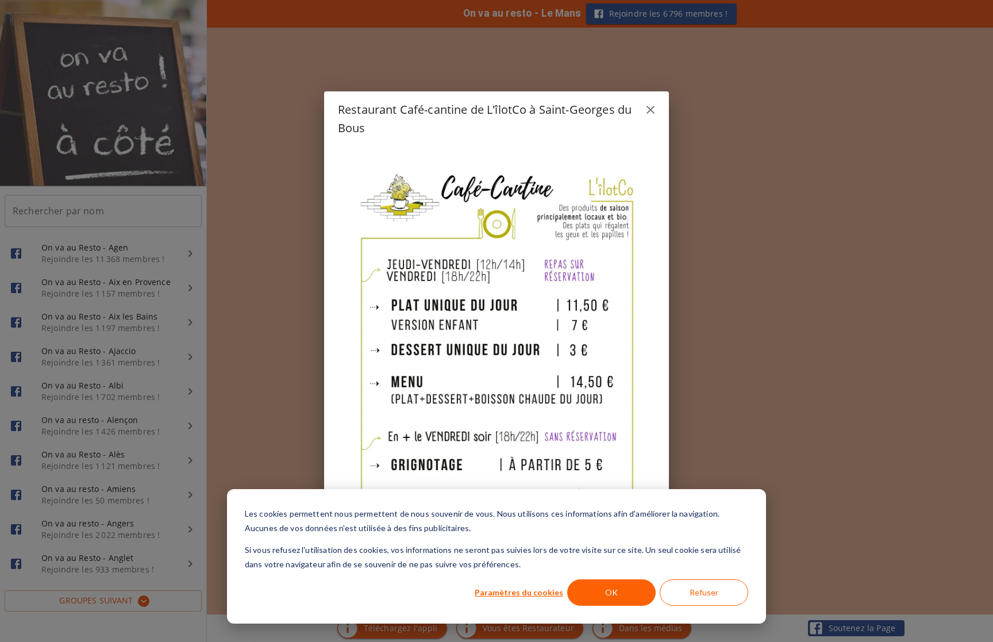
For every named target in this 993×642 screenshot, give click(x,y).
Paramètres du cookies (519, 592)
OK (611, 592)
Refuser (704, 592)
